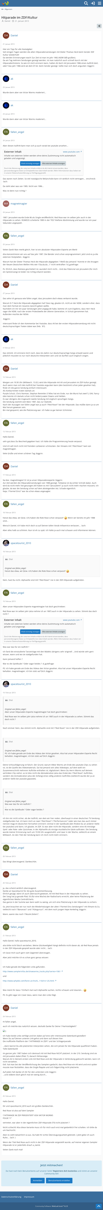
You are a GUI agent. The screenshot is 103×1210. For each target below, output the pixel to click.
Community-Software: (51, 1206)
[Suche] (86, 3)
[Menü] (99, 3)
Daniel (7, 21)
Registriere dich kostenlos (65, 1171)
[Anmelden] (92, 3)
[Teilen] (99, 26)
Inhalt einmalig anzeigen (30, 163)
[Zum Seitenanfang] (99, 1206)
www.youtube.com (71, 151)
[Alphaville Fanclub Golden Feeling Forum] (5, 3)
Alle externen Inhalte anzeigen (53, 163)
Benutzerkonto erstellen (59, 1180)
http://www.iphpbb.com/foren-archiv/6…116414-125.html (28, 981)
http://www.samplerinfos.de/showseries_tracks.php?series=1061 (32, 971)
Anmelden (37, 1180)
